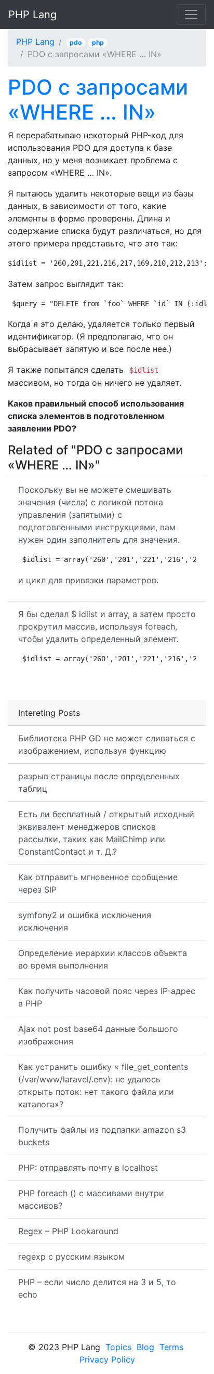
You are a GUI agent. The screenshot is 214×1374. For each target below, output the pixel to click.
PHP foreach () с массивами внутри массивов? (91, 1199)
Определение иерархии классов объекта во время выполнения (102, 959)
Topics (118, 1347)
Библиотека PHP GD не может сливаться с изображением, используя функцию (106, 744)
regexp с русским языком (71, 1256)
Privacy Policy (107, 1359)
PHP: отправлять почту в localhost (88, 1167)
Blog (145, 1347)
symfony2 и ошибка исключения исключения (84, 921)
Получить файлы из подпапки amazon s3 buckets (102, 1135)
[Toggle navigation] (191, 14)
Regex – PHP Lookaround (68, 1231)
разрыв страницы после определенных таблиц (99, 782)
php (98, 42)
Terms (171, 1347)
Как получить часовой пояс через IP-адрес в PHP (106, 997)
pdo (76, 42)
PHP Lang (32, 14)
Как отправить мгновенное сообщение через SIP (98, 883)
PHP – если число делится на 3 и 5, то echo (97, 1288)
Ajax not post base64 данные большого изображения (98, 1035)
